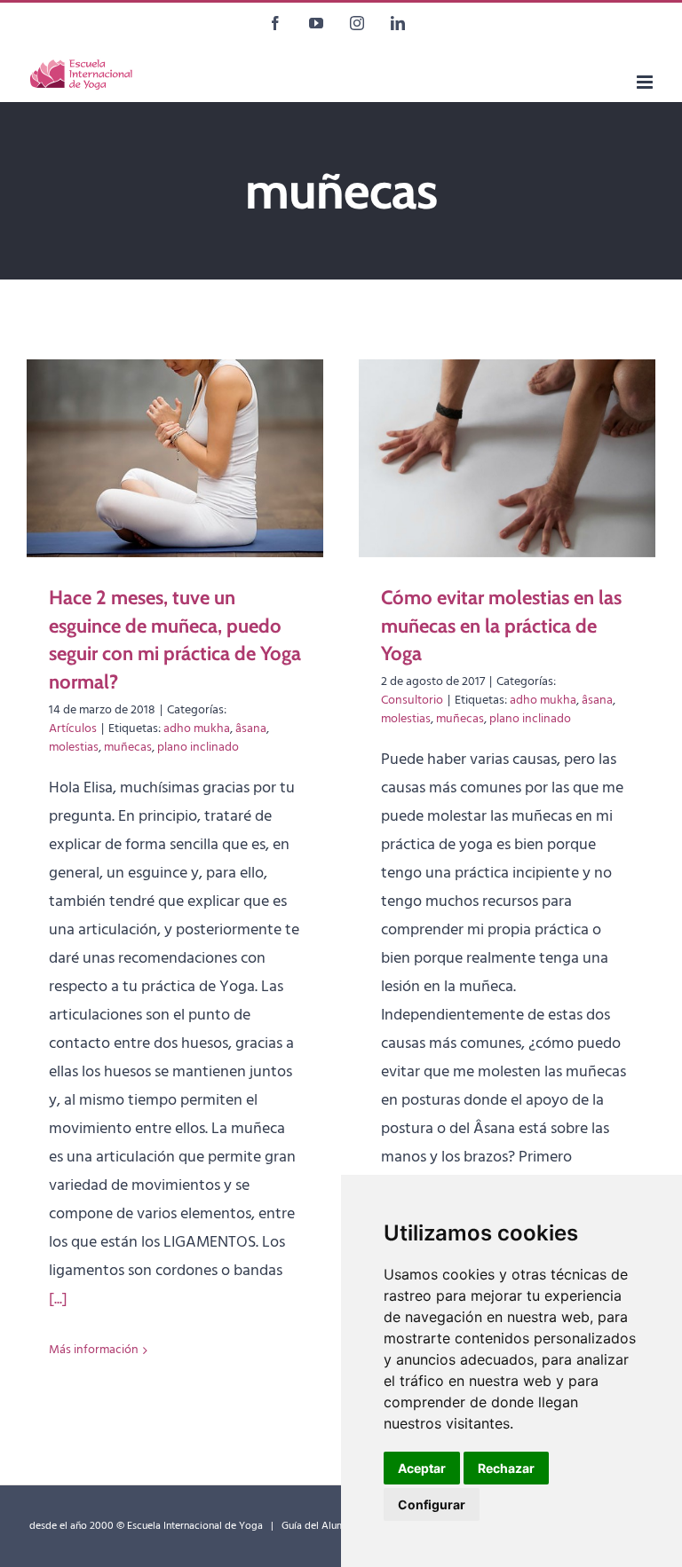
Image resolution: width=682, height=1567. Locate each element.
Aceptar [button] (422, 1468)
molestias (74, 747)
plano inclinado (198, 747)
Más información (94, 1350)
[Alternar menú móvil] (646, 82)
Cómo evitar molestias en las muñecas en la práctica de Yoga (501, 626)
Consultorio (412, 700)
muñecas (128, 747)
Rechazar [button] (506, 1468)
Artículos (73, 729)
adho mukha (196, 729)
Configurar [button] (431, 1504)
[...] (58, 1299)
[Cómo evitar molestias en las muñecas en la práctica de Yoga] (507, 458)
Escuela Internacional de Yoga (195, 1526)
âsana (250, 729)
